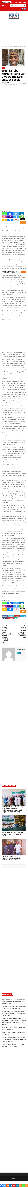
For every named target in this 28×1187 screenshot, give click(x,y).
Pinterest (11, 618)
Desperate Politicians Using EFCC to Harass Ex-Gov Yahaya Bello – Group (14, 834)
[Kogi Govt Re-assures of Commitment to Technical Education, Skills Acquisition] (14, 847)
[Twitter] (16, 213)
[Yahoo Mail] (10, 216)
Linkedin (23, 616)
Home (3, 46)
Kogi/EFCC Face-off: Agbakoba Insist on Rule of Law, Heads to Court (22, 631)
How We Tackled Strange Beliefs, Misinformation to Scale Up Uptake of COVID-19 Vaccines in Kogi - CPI (6, 634)
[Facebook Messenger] (10, 220)
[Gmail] (16, 220)
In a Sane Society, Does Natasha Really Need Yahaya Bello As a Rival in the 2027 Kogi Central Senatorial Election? (14, 1013)
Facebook (5, 616)
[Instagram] (4, 216)
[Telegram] (16, 216)
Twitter (11, 616)
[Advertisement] (14, 34)
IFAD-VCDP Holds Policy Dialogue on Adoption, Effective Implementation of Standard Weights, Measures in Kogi (13, 809)
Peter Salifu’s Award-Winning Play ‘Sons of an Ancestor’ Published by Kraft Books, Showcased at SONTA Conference (14, 1039)
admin (9, 82)
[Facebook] (10, 213)
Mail (17, 618)
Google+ (17, 616)
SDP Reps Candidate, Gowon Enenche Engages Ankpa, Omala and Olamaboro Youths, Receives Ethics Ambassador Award (13, 1001)
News (6, 46)
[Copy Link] (4, 220)
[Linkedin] (21, 213)
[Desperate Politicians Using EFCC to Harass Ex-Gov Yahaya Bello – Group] (14, 823)
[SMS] (21, 216)
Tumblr (4, 618)
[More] (23, 222)
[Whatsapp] (4, 213)
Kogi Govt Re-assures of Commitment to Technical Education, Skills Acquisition (11, 858)
